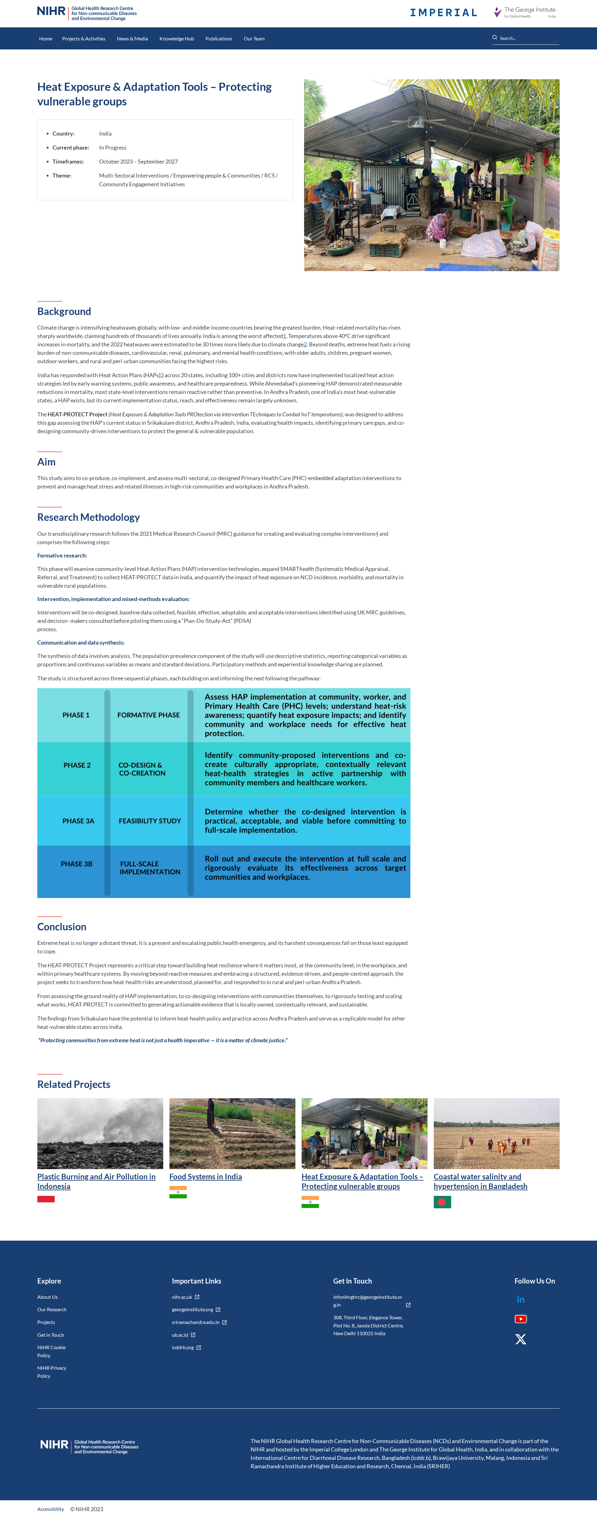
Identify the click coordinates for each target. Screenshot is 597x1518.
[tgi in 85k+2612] (525, 13)
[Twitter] (525, 1343)
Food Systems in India (205, 1176)
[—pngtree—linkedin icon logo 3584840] (525, 1303)
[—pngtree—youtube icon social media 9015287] (525, 1321)
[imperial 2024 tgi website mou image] (444, 13)
